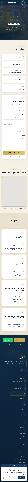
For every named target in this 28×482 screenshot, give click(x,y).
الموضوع (23, 128)
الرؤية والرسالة (22, 430)
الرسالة (23, 135)
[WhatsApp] (16, 89)
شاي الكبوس (22, 454)
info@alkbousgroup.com (15, 72)
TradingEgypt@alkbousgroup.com (14, 324)
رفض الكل (14, 478)
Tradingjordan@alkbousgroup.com (14, 299)
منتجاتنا (23, 410)
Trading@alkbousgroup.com (16, 246)
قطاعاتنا (23, 407)
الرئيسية (17, 16)
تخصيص (6, 478)
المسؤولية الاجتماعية (21, 439)
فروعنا (24, 441)
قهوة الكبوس (22, 451)
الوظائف (23, 444)
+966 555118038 (18, 269)
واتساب (7, 340)
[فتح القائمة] (2, 2)
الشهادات (23, 436)
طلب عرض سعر (22, 423)
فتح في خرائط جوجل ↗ (7, 208)
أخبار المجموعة (22, 418)
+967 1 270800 (17, 65)
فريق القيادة (22, 433)
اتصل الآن (18, 340)
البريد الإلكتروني (21, 114)
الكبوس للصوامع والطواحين (19, 459)
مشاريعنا (23, 412)
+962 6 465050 (18, 296)
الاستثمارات (23, 415)
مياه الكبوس (22, 456)
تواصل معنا (23, 421)
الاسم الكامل (22, 108)
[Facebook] (23, 89)
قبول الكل (22, 478)
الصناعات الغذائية (21, 462)
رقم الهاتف (23, 121)
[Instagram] (19, 89)
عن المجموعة (22, 404)
